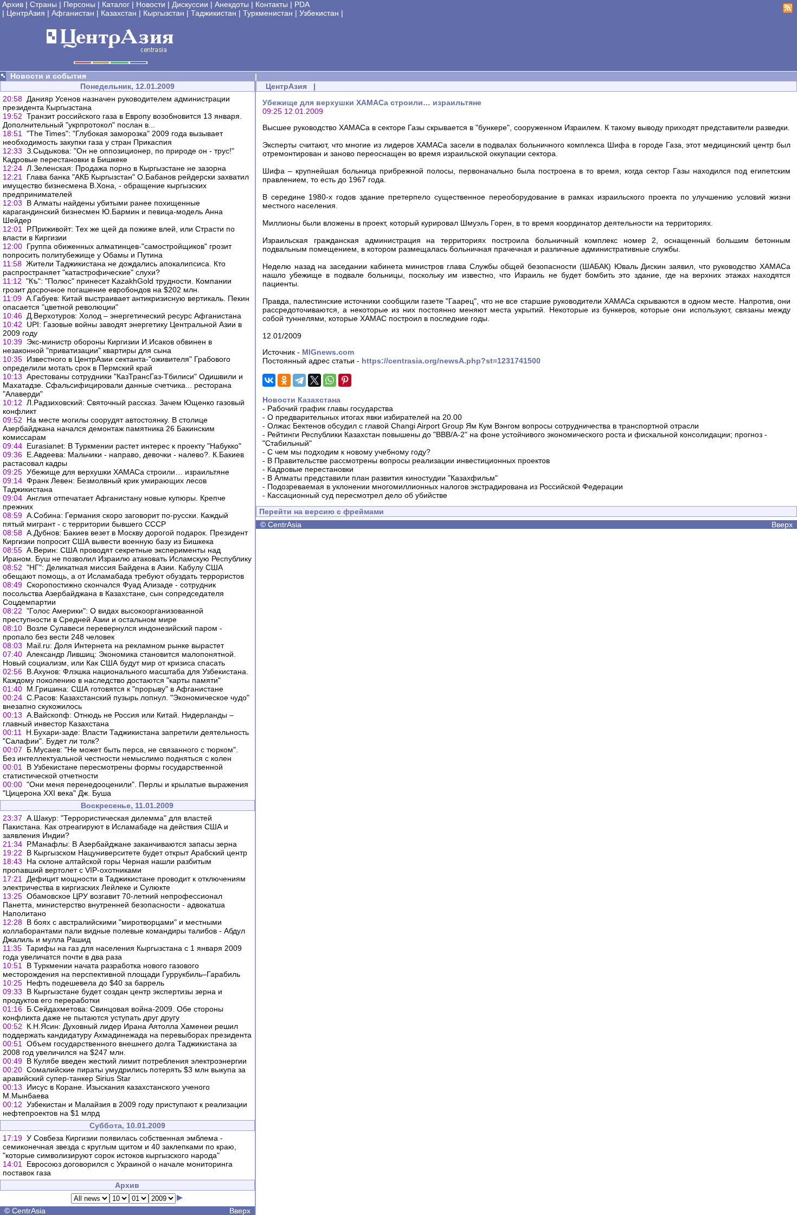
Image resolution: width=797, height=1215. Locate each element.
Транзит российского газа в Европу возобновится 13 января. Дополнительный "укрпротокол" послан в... (122, 120)
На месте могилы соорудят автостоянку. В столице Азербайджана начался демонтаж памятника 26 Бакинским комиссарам (109, 428)
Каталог (116, 4)
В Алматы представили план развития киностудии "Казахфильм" (382, 478)
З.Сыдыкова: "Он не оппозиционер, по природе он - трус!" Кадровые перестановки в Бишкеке (118, 155)
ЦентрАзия (26, 13)
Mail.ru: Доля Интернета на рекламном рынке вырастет (125, 645)
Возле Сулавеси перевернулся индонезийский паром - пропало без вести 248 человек (112, 632)
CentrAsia (29, 1210)
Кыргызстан (163, 13)
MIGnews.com (328, 352)
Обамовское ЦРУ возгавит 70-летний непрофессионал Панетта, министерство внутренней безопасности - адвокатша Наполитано (114, 905)
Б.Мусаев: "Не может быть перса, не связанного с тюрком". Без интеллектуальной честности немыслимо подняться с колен (120, 754)
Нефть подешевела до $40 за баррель (95, 983)
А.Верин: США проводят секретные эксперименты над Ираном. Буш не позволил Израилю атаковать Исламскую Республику (127, 554)
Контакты (271, 4)
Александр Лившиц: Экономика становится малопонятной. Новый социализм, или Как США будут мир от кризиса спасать (119, 658)
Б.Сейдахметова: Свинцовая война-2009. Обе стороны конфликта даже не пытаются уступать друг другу (113, 1013)
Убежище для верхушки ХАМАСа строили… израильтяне (128, 472)
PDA (302, 4)
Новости (150, 4)
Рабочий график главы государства (330, 408)
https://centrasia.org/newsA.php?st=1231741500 (451, 360)
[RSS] (788, 10)
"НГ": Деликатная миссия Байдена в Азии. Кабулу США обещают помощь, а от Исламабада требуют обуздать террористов (123, 571)
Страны (43, 4)
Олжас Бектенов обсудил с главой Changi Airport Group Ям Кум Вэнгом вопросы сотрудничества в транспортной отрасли (483, 425)
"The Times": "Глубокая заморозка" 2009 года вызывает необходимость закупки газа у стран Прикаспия (113, 137)
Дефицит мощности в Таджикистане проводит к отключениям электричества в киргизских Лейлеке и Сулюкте (124, 883)
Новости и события (48, 76)
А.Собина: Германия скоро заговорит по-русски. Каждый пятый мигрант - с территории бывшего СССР (115, 519)
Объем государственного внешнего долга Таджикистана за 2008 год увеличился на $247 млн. (120, 1048)
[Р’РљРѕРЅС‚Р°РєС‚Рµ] (268, 380)
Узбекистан (319, 13)
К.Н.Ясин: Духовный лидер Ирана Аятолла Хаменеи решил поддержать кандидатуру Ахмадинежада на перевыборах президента (127, 1030)
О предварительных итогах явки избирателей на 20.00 (364, 417)
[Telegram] (299, 380)
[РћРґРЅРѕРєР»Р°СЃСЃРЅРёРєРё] (284, 380)
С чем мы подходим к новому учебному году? (348, 451)
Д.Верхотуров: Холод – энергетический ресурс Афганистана (134, 315)
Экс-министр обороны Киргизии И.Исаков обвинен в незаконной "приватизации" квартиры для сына (107, 346)
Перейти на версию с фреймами (321, 511)
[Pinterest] (344, 380)
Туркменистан (268, 13)
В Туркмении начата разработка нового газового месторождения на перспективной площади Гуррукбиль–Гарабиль (121, 970)
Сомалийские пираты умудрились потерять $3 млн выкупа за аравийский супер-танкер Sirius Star (124, 1074)
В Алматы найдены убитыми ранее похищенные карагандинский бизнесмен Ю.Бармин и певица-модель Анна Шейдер (113, 212)
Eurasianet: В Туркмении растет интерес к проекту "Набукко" (134, 446)
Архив (12, 4)
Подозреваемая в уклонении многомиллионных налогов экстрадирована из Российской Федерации (445, 486)
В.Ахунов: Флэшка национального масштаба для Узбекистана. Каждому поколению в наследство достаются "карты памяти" (125, 676)
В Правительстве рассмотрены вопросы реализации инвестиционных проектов (408, 460)
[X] (314, 380)
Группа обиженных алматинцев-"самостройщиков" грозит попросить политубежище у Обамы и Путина (117, 250)
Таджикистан (213, 13)
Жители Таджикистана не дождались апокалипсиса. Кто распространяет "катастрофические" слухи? (114, 268)
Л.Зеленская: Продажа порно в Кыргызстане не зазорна (126, 168)
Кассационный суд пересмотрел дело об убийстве (357, 495)
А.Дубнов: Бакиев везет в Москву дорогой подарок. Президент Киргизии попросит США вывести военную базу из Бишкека (125, 537)
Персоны (79, 4)
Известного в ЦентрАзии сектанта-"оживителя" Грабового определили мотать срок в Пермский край (116, 363)
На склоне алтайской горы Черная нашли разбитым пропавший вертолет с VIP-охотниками (107, 865)
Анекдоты (232, 4)
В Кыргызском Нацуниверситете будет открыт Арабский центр (137, 852)
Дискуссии (190, 4)
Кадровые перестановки (310, 469)
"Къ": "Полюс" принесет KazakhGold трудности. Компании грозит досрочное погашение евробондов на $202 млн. (117, 285)
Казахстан (119, 13)
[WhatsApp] (329, 380)
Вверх (239, 1210)
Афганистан (73, 13)
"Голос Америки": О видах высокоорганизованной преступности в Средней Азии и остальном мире (103, 615)
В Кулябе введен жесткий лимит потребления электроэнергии (137, 1061)
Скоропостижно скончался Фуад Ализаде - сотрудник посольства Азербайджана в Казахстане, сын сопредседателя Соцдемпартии (113, 593)
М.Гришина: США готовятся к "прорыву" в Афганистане (125, 689)
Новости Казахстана (301, 399)
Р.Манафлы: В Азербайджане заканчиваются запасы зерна (132, 844)
